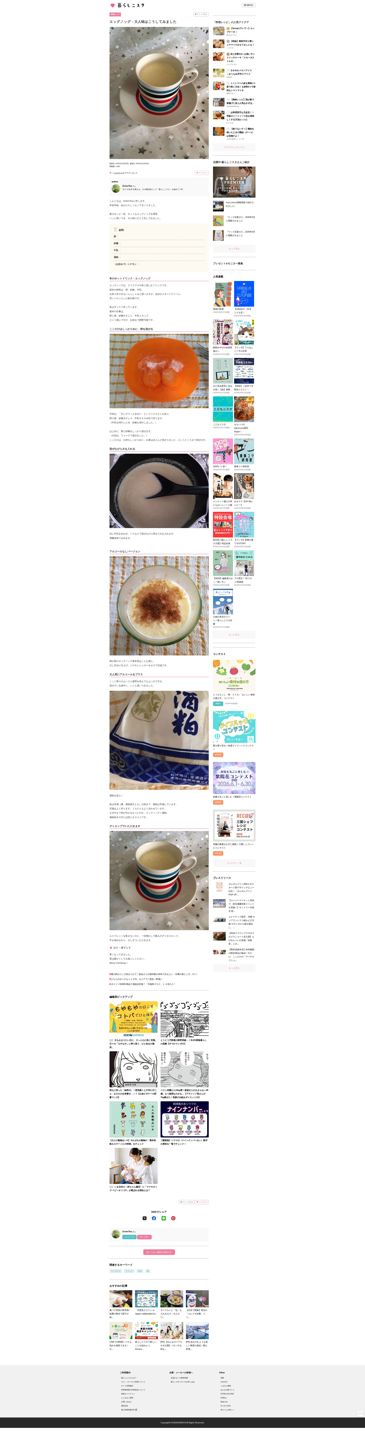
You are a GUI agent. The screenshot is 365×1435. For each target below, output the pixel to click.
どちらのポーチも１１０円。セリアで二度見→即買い (136, 979)
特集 (222, 1378)
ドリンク (129, 1271)
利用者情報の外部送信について (133, 1390)
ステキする (202, 173)
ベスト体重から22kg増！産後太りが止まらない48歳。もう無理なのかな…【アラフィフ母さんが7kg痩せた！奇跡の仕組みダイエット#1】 (184, 1093)
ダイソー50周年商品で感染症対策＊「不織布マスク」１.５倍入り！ (143, 984)
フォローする (129, 1237)
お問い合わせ (126, 1402)
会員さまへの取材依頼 (179, 1378)
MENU (249, 5)
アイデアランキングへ (234, 147)
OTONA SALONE (227, 1394)
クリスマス (115, 1271)
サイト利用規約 (127, 1386)
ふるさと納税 (226, 1386)
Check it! (224, 1382)
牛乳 (140, 1271)
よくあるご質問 (127, 1398)
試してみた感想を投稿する (159, 1252)
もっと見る (234, 248)
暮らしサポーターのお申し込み (183, 1382)
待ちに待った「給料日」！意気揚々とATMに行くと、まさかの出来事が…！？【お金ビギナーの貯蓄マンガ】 (133, 1093)
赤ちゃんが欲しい (227, 1410)
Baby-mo (224, 1402)
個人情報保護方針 (128, 1410)
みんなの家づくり (227, 1390)
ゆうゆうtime (226, 1406)
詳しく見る (144, 1237)
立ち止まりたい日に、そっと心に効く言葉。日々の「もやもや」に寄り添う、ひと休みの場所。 (133, 1043)
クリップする (201, 14)
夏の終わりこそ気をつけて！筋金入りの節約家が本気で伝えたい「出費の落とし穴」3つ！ (154, 974)
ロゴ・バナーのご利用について (133, 1382)
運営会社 (124, 1406)
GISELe (224, 1398)
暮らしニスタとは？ (129, 1378)
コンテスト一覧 (234, 863)
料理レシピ (115, 14)
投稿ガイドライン (128, 1394)
